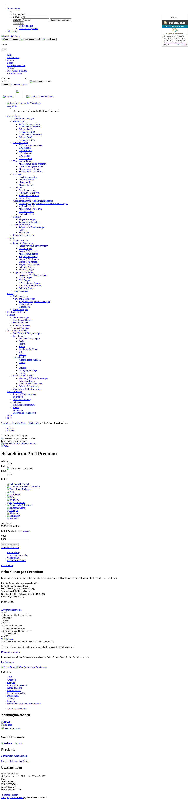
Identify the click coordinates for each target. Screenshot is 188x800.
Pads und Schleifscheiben (30, 383)
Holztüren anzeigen (28, 177)
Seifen (22, 346)
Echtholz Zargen (26, 267)
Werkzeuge (18, 410)
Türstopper (24, 232)
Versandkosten (14, 690)
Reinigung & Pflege (28, 349)
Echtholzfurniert (26, 179)
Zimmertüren (13, 57)
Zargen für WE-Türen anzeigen (33, 275)
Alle (9, 55)
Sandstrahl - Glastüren (29, 195)
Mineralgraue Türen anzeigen (32, 163)
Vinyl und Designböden (24, 299)
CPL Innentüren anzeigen (30, 145)
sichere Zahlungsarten (17, 685)
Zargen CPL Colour (28, 256)
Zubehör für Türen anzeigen (32, 227)
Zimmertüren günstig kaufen (14, 756)
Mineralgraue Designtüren (31, 171)
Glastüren (17, 187)
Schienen (17, 402)
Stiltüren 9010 (25, 129)
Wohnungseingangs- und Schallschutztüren (33, 201)
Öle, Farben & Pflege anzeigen (27, 333)
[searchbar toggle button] (49, 39)
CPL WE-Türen (26, 211)
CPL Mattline (25, 153)
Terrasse (11, 68)
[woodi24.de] (10, 36)
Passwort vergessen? (28, 28)
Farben (22, 373)
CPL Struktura (25, 150)
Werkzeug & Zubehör (23, 375)
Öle (20, 352)
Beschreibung (13, 552)
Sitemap (11, 698)
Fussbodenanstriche (16, 65)
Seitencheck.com (10, 795)
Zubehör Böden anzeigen (24, 394)
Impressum (12, 701)
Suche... (48, 81)
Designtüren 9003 (27, 140)
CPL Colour (24, 156)
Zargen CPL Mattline (28, 261)
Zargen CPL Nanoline (29, 264)
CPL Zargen (24, 280)
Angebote (11, 680)
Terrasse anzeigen (21, 317)
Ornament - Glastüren (29, 193)
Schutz (22, 344)
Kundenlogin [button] (13, 8)
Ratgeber (11, 682)
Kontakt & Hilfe (14, 688)
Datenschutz (13, 695)
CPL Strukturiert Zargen (30, 285)
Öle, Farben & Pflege (17, 70)
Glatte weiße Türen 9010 (30, 126)
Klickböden (24, 307)
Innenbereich (19, 336)
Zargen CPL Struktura (29, 259)
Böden (10, 63)
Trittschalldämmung (22, 399)
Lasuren (22, 367)
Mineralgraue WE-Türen (30, 209)
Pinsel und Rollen (27, 381)
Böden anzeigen (20, 296)
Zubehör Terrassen (21, 325)
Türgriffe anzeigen (27, 219)
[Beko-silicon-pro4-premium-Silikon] (19, 443)
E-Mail (16, 16)
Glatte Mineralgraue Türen (31, 166)
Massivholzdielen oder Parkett (15, 761)
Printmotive (24, 198)
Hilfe (9, 415)
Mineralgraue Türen (22, 161)
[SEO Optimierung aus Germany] (31, 667)
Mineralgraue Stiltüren (29, 169)
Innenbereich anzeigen (29, 338)
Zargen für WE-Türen (23, 272)
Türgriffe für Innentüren (30, 222)
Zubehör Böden (14, 73)
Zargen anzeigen (20, 240)
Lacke (22, 341)
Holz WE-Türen (26, 214)
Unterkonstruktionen (22, 320)
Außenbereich (19, 357)
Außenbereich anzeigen (30, 359)
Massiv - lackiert (26, 185)
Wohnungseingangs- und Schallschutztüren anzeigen (43, 203)
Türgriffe (17, 216)
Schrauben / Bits (20, 322)
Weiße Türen (19, 121)
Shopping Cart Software (12, 797)
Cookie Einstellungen (17, 708)
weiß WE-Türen (26, 206)
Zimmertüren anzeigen (23, 118)
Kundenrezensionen (16, 560)
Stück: (4, 536)
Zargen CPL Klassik (28, 251)
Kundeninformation (16, 693)
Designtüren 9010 (27, 132)
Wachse (22, 354)
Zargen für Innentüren (23, 243)
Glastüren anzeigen (28, 190)
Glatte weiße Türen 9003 (30, 134)
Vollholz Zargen (26, 269)
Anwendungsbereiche (17, 555)
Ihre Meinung (7, 662)
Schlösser (23, 230)
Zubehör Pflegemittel (28, 386)
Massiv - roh (24, 182)
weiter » (11, 428)
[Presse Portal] (8, 667)
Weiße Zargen (25, 248)
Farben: (4, 479)
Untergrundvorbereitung (24, 405)
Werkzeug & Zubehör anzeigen (33, 378)
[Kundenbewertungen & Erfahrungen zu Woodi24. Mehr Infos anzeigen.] (175, 31)
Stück (3, 538)
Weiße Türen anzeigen (29, 124)
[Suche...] (36, 81)
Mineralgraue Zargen (28, 254)
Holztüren (17, 174)
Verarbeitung (13, 558)
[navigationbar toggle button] (10, 39)
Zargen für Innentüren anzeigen (33, 246)
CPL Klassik (25, 148)
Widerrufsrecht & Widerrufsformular (24, 703)
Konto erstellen (26, 26)
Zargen (10, 60)
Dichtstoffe (18, 397)
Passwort (17, 20)
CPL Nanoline (25, 158)
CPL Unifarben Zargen (29, 283)
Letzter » (11, 430)
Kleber (16, 407)
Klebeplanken (25, 304)
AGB (9, 677)
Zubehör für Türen (21, 224)
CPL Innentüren (20, 142)
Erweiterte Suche (19, 84)
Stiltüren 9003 (25, 137)
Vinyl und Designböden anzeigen (34, 301)
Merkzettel (12, 31)
